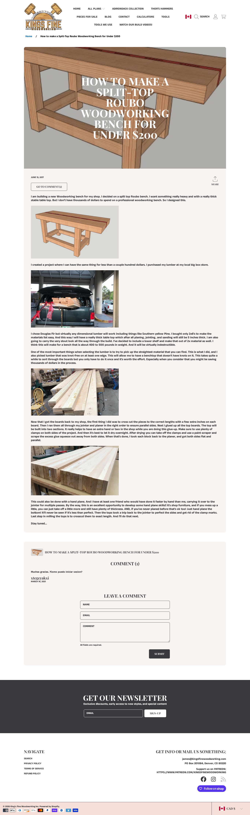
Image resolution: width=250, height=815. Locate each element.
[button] (202, 17)
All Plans (95, 9)
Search (28, 758)
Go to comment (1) (49, 186)
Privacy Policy (32, 763)
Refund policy (32, 773)
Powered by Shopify (49, 806)
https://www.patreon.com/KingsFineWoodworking (191, 772)
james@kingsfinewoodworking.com (204, 759)
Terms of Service (34, 768)
